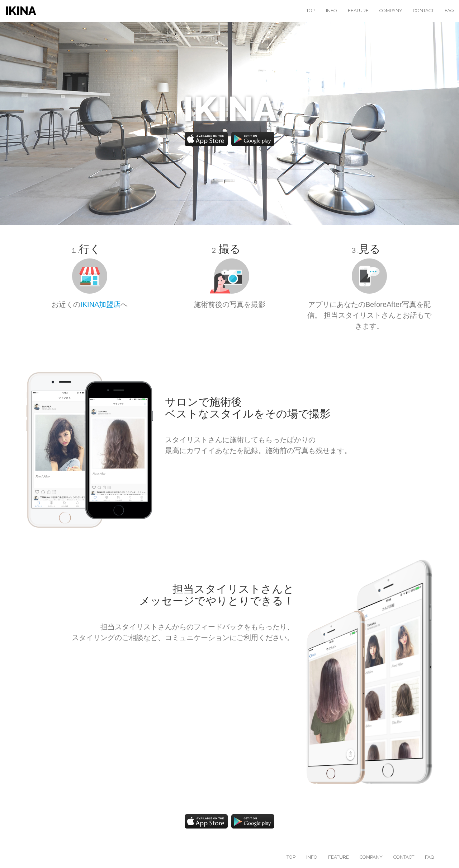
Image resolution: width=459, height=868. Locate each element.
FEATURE (358, 10)
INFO (331, 10)
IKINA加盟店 (100, 304)
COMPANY (390, 10)
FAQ (449, 10)
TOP (310, 10)
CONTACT (423, 10)
